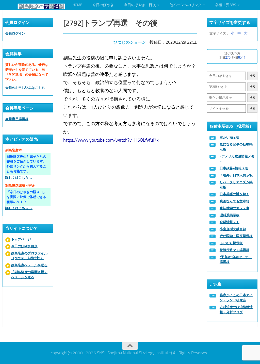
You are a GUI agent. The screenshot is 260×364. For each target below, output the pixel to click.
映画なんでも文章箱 (234, 201)
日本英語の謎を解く (234, 194)
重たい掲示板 (229, 137)
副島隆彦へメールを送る (29, 265)
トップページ (21, 239)
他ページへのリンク (186, 5)
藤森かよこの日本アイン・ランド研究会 (236, 297)
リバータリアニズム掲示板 (236, 184)
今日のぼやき (103, 5)
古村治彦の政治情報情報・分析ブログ (236, 309)
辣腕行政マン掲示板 (234, 250)
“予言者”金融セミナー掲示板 (236, 259)
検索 (252, 75)
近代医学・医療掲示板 (236, 236)
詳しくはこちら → (18, 177)
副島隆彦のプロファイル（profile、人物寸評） (29, 255)
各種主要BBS (225, 5)
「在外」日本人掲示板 (236, 175)
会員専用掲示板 (16, 119)
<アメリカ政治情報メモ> (237, 158)
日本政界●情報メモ (234, 168)
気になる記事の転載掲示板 (236, 146)
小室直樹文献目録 (233, 229)
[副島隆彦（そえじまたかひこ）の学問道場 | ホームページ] (41, 6)
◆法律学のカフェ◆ (234, 208)
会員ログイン (15, 33)
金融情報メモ (229, 222)
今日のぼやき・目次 (140, 5)
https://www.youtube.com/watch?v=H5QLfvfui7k (110, 140)
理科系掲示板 (229, 215)
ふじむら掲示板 (231, 243)
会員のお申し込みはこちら (25, 88)
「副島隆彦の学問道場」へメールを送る (29, 274)
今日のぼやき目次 (24, 246)
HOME (77, 5)
